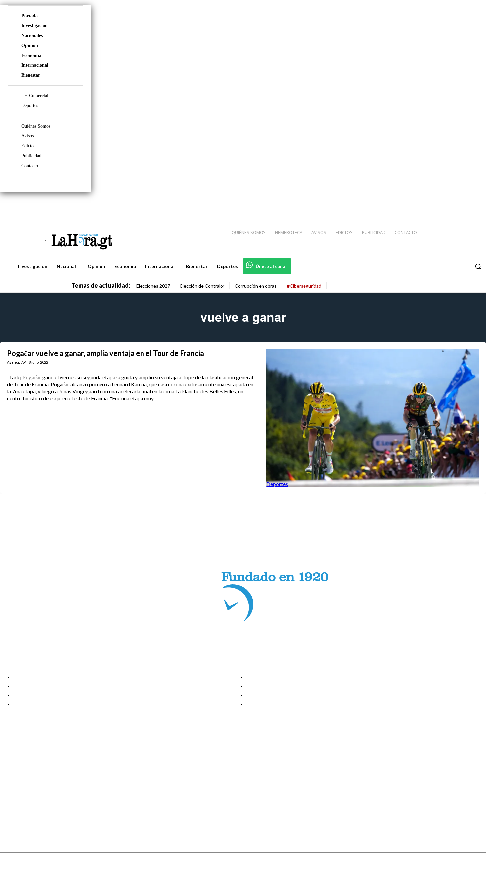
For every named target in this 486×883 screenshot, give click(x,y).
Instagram (31, 782)
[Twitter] (461, 205)
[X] (11, 799)
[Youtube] (473, 205)
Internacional (34, 65)
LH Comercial (34, 95)
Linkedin (29, 790)
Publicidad (31, 155)
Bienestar (30, 75)
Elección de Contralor (202, 285)
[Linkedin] (450, 205)
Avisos (27, 136)
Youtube (29, 807)
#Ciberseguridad (304, 285)
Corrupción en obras (256, 285)
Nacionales (32, 35)
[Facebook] (426, 205)
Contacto (29, 165)
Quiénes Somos (35, 126)
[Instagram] (438, 205)
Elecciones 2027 (153, 285)
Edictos (28, 145)
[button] (478, 266)
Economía (31, 55)
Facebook (31, 774)
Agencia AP (16, 362)
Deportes (29, 105)
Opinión (29, 45)
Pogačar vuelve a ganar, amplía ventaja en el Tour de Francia (105, 353)
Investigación (34, 25)
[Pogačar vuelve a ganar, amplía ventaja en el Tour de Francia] (372, 418)
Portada (29, 15)
